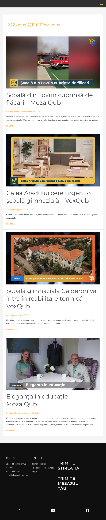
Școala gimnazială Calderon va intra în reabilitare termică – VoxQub (51, 298)
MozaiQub (18, 112)
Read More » (11, 125)
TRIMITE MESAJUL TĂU (68, 483)
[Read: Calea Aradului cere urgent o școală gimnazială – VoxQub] (53, 160)
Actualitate (10, 210)
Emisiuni (9, 112)
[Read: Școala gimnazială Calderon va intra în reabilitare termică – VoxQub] (53, 258)
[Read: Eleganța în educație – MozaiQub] (53, 364)
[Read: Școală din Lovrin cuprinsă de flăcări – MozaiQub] (53, 62)
